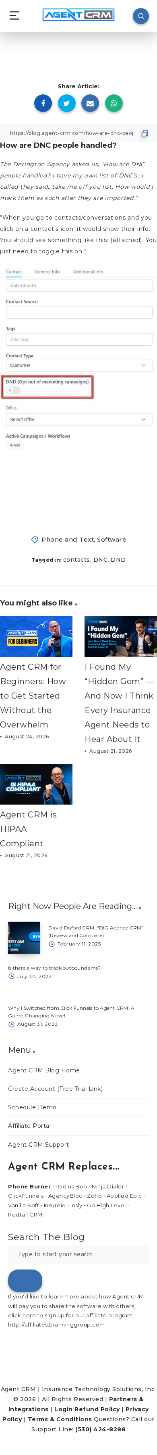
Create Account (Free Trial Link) (55, 1088)
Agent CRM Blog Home (44, 1070)
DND (118, 559)
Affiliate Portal (29, 1125)
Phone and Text (67, 539)
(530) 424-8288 (100, 1429)
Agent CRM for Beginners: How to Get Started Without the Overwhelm (33, 696)
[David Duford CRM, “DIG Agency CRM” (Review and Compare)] (24, 938)
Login (63, 1409)
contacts (76, 559)
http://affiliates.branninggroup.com (56, 1324)
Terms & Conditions (60, 1419)
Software (111, 539)
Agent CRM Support (38, 1144)
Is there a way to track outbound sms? (54, 968)
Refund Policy (97, 1409)
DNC (100, 559)
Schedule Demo (32, 1107)
